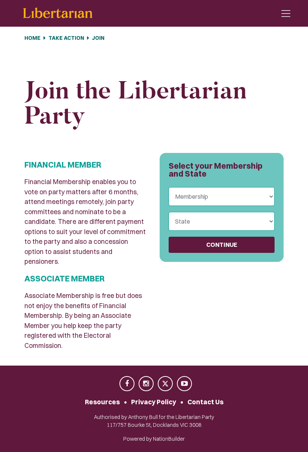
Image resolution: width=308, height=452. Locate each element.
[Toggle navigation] (286, 13)
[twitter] (166, 384)
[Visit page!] (127, 384)
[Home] (58, 13)
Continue (221, 244)
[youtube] (184, 384)
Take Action (66, 38)
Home (32, 38)
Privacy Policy (153, 402)
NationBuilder (169, 438)
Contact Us (205, 402)
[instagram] (147, 384)
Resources (102, 402)
